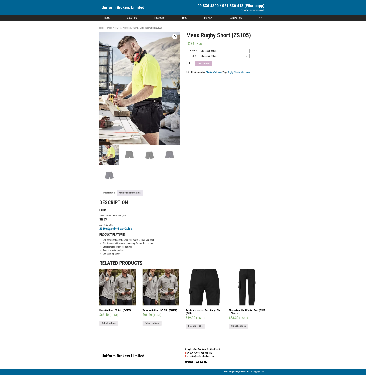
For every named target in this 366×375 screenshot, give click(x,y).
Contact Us (236, 18)
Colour (193, 50)
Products (159, 18)
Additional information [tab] (130, 192)
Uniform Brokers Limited (123, 7)
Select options (109, 323)
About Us (132, 18)
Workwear (127, 28)
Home (107, 18)
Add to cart (204, 63)
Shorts (135, 28)
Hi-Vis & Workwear (113, 28)
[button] (174, 36)
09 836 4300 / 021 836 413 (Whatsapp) (230, 5)
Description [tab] (109, 192)
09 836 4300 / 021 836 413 (199, 352)
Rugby (230, 72)
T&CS (184, 18)
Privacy (208, 18)
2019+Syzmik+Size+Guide (115, 228)
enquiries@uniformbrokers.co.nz (201, 356)
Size (193, 55)
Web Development (230, 372)
